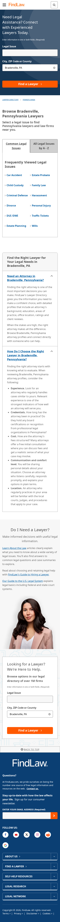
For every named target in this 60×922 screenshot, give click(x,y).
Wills (35, 226)
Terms (5, 913)
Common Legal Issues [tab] (16, 146)
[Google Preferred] (5, 845)
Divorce (11, 205)
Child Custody (15, 185)
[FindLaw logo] (17, 5)
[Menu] (4, 5)
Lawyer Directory (10, 99)
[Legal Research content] (54, 886)
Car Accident (14, 175)
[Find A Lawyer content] (54, 866)
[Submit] (54, 815)
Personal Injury (41, 205)
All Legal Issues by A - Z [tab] (43, 146)
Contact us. (33, 788)
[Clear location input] (54, 67)
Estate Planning (16, 226)
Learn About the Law (14, 548)
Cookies (47, 913)
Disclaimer (32, 913)
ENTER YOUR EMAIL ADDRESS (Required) (23, 809)
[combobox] (30, 52)
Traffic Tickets (40, 215)
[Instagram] (37, 835)
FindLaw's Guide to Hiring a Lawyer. (28, 574)
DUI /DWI (12, 215)
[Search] (54, 4)
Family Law (39, 185)
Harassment (39, 195)
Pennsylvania (29, 99)
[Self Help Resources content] (54, 876)
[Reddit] (48, 835)
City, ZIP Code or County (17, 61)
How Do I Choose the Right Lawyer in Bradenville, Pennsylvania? (25, 355)
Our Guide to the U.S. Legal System (22, 581)
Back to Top (31, 749)
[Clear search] (49, 714)
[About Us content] (54, 856)
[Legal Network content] (54, 896)
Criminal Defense (17, 195)
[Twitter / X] (27, 835)
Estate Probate (41, 175)
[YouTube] (16, 835)
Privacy (18, 913)
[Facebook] (5, 835)
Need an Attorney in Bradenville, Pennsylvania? (25, 278)
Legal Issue (9, 46)
